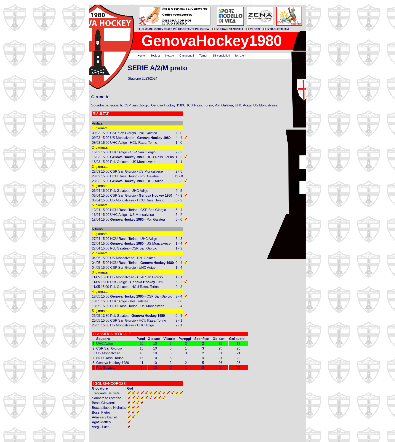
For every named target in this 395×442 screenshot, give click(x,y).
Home (141, 55)
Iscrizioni (240, 55)
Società (155, 55)
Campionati (186, 55)
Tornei (203, 55)
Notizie (169, 55)
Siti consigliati (221, 55)
